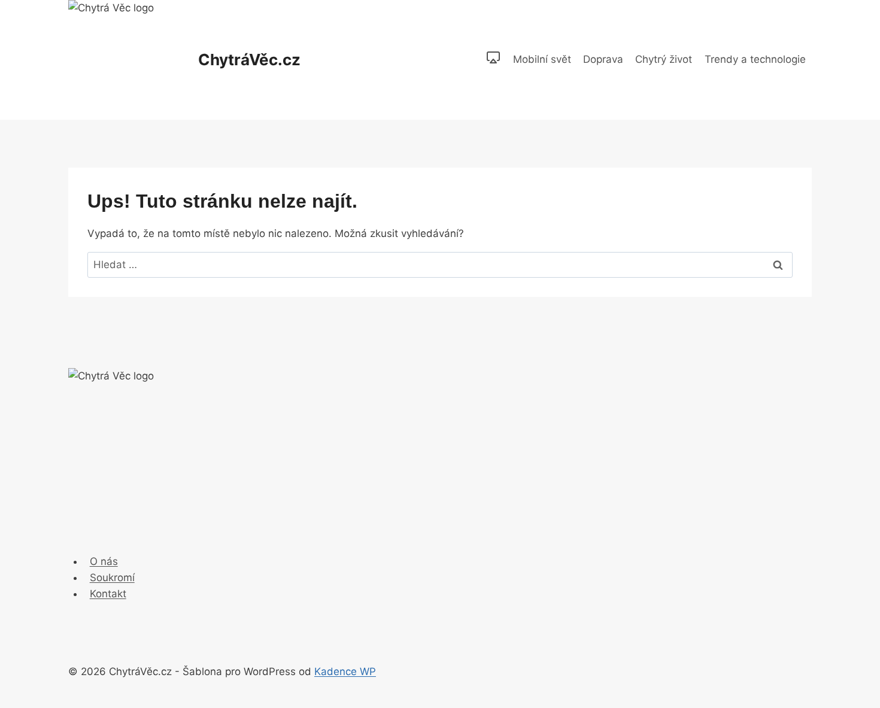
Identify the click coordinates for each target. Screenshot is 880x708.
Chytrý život (663, 59)
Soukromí (112, 578)
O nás (104, 561)
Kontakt (108, 594)
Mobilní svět (542, 59)
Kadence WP (345, 671)
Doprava (603, 59)
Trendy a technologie (755, 59)
